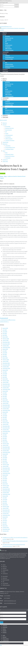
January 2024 (5, 382)
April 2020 (5, 461)
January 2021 (5, 445)
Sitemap (4, 637)
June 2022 (5, 415)
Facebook (5, 627)
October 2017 (6, 513)
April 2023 (5, 398)
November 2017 (6, 511)
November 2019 (6, 469)
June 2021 (5, 436)
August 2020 (5, 454)
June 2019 (5, 478)
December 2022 (6, 405)
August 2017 (5, 517)
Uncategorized (4, 318)
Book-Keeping (8, 39)
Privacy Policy (6, 638)
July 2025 (5, 351)
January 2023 (5, 403)
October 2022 (6, 408)
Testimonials (6, 52)
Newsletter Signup (9, 64)
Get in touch (2, 173)
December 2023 (6, 384)
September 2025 (6, 347)
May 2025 (5, 354)
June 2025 (5, 352)
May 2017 (5, 522)
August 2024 (5, 370)
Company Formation (9, 50)
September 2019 (6, 473)
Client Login (5, 71)
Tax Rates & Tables (9, 59)
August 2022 (5, 412)
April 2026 (5, 335)
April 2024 (5, 377)
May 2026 (5, 333)
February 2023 (6, 401)
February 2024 (6, 380)
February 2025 (6, 359)
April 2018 (5, 503)
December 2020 (6, 447)
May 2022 (5, 417)
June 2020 (5, 457)
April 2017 (5, 524)
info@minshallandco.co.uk (6, 26)
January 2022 (5, 424)
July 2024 (5, 372)
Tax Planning (7, 46)
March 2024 (5, 379)
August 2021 (5, 433)
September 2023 (6, 389)
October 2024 (6, 366)
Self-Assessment (8, 45)
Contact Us (5, 69)
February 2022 (6, 422)
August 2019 (5, 475)
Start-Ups (5, 578)
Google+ (5, 632)
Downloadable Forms (9, 57)
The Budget (7, 67)
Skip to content (3, 120)
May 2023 (5, 396)
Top (1, 645)
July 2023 (5, 393)
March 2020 (5, 462)
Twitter (4, 629)
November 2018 (6, 490)
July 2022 (5, 413)
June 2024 (5, 373)
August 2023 (5, 391)
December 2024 (6, 363)
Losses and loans (4, 321)
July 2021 (5, 434)
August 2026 (5, 328)
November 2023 (6, 386)
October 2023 (6, 387)
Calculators (7, 55)
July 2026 (5, 330)
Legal (4, 635)
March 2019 (5, 483)
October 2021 (6, 429)
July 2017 (5, 518)
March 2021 (5, 441)
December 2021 (6, 426)
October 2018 (6, 492)
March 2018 (5, 504)
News (4, 60)
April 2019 (5, 482)
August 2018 (5, 496)
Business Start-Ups (9, 38)
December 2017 (6, 510)
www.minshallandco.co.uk (10, 603)
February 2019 (6, 485)
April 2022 (5, 419)
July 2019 (5, 476)
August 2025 (5, 349)
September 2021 (6, 431)
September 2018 (6, 494)
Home (1, 176)
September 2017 (6, 515)
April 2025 (5, 356)
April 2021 (5, 440)
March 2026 (5, 337)
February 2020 (6, 464)
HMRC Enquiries (8, 48)
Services (4, 34)
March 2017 (5, 525)
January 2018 (5, 508)
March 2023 (5, 399)
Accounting (7, 36)
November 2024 (6, 365)
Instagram (5, 625)
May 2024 (5, 375)
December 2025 (6, 342)
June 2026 (5, 331)
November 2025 (6, 344)
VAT (6, 41)
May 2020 (5, 459)
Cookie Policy (6, 640)
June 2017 (5, 520)
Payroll (6, 43)
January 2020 (5, 466)
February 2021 (6, 443)
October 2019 (6, 471)
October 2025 (6, 345)
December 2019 (6, 468)
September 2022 (6, 410)
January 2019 (5, 487)
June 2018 (5, 499)
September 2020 (6, 452)
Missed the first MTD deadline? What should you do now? (15, 541)
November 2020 (6, 448)
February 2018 (6, 506)
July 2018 (5, 497)
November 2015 (6, 529)
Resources (5, 53)
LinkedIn (4, 630)
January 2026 (5, 340)
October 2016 (6, 527)
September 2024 (6, 368)
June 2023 (5, 394)
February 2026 (6, 338)
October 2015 (6, 531)
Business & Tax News (9, 66)
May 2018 (5, 501)
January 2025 (5, 361)
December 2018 (6, 489)
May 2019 (5, 480)
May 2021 (5, 438)
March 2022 (5, 420)
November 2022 (6, 406)
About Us (5, 32)
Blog (6, 62)
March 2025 (5, 358)
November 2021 (6, 427)
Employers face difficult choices (7, 320)
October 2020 (6, 450)
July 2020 (5, 455)
